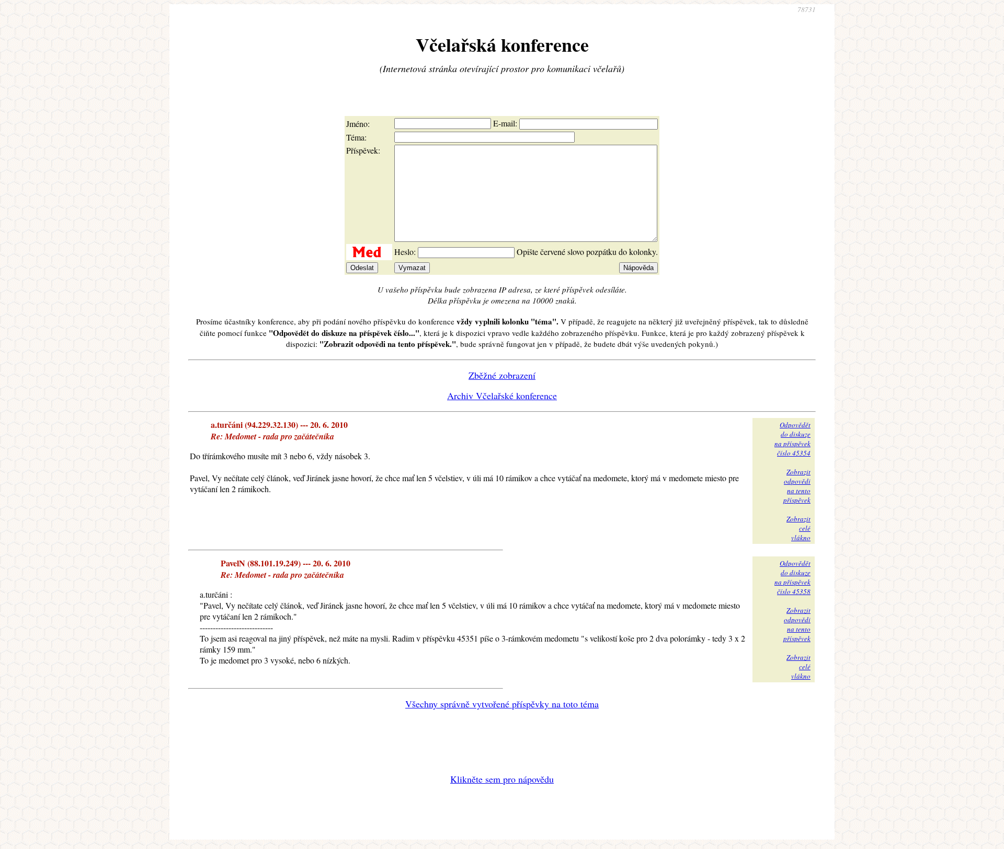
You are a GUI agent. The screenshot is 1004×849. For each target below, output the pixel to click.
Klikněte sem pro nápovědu (502, 779)
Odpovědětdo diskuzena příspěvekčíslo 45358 (792, 577)
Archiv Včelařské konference (502, 395)
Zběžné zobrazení (502, 375)
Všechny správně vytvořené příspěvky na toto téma (502, 703)
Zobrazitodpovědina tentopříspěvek (797, 486)
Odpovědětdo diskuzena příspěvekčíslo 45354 (792, 439)
